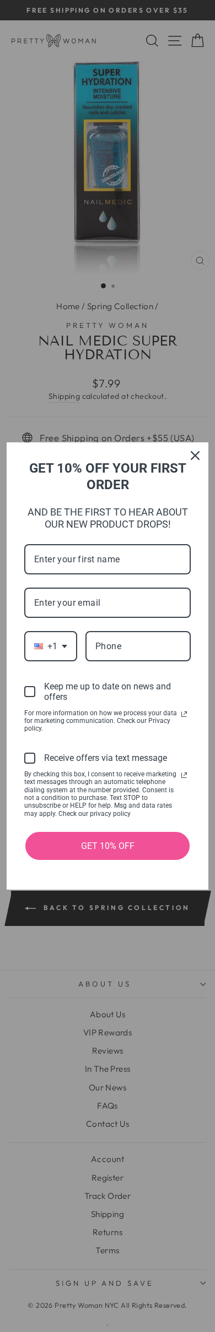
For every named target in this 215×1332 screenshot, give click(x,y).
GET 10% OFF (108, 846)
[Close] (195, 455)
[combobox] (50, 646)
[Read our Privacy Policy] (184, 714)
